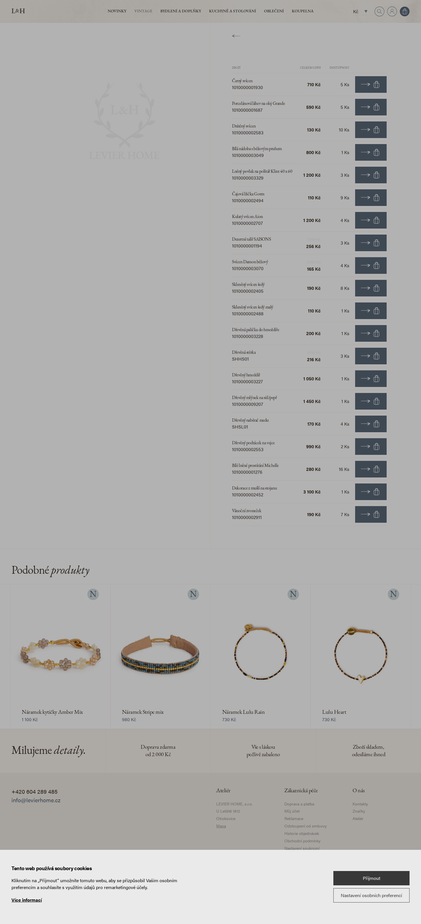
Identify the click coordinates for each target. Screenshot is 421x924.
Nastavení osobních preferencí (371, 895)
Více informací (26, 900)
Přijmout (371, 878)
